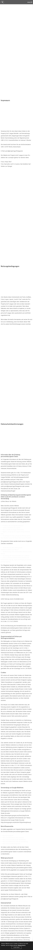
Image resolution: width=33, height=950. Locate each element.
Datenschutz (22, 945)
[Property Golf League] (2, 2)
